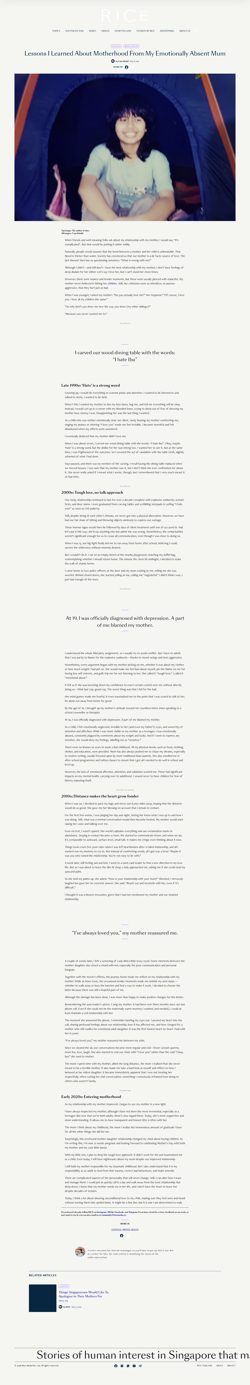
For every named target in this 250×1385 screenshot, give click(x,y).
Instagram (101, 1212)
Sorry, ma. (63, 1301)
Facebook (119, 1212)
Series (92, 31)
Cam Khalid (123, 61)
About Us (184, 31)
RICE (68, 1307)
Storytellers (123, 31)
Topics (56, 31)
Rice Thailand (204, 1366)
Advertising (167, 31)
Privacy (231, 1366)
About (219, 1366)
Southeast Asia (74, 31)
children (112, 283)
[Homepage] (125, 16)
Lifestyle (116, 46)
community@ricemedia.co (113, 1215)
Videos (105, 31)
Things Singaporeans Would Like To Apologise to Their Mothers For (83, 1294)
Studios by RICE (145, 31)
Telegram (132, 1212)
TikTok (110, 1212)
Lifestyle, (117, 1230)
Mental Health (131, 46)
